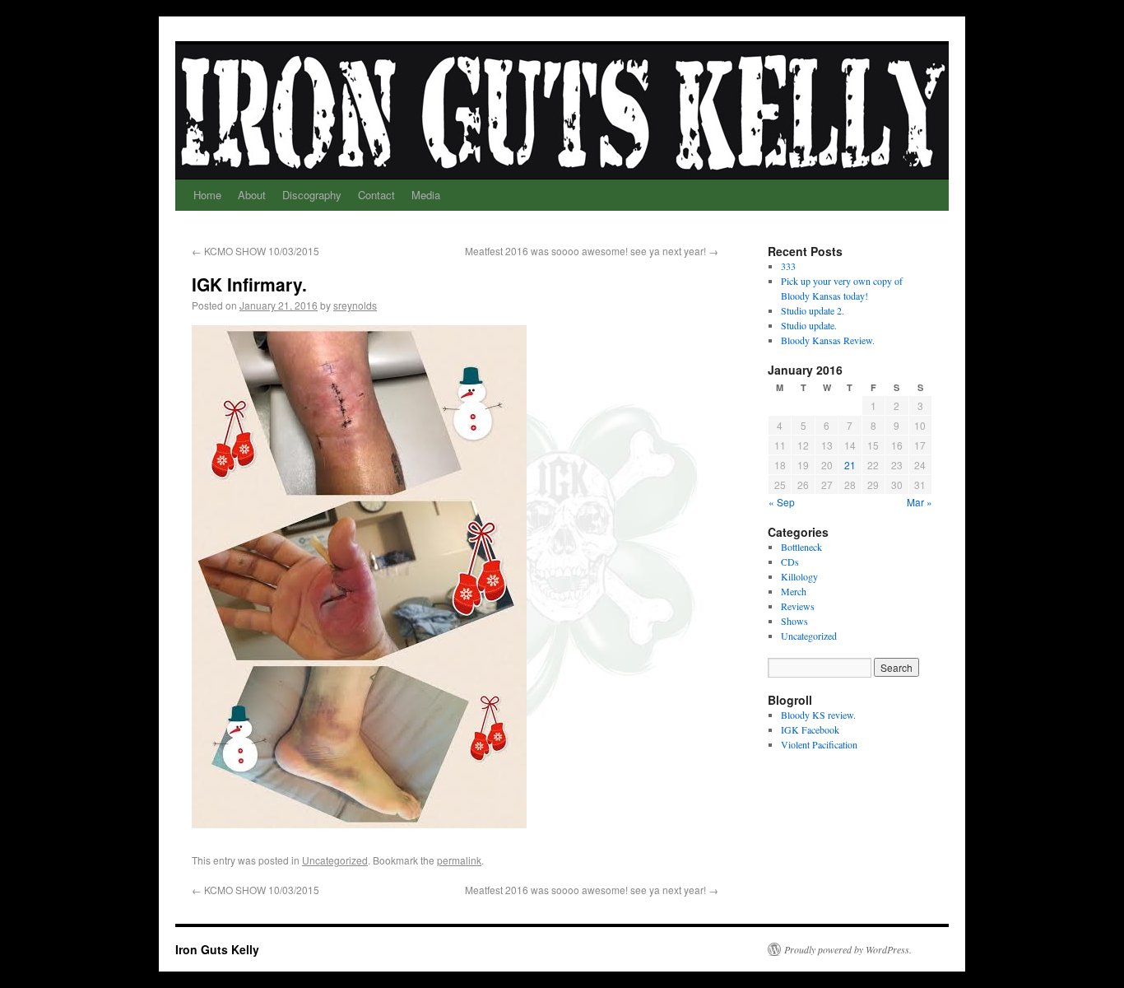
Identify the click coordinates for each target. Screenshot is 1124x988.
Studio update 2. (812, 310)
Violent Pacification (819, 744)
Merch (793, 591)
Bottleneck (801, 546)
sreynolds (355, 305)
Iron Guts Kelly (217, 949)
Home (207, 195)
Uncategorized (335, 860)
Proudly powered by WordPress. (848, 949)
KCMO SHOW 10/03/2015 (255, 251)
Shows (794, 620)
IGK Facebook (810, 729)
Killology (799, 576)
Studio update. (809, 325)
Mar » (919, 502)
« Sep (782, 502)
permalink (459, 860)
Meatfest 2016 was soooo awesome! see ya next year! (591, 251)
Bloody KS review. (818, 714)
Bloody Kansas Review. (828, 340)
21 (850, 465)
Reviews (798, 606)
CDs (790, 561)
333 (788, 266)
